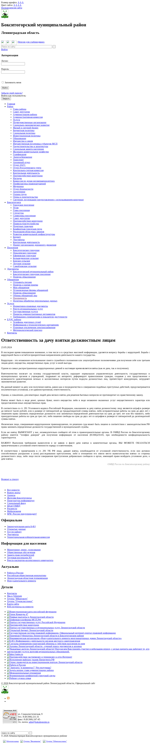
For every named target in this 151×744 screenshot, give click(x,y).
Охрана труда (20, 194)
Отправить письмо (22, 282)
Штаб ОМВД (13, 506)
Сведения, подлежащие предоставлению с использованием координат (48, 199)
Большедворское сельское (26, 258)
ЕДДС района (14, 319)
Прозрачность (20, 298)
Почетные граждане (23, 226)
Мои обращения (21, 287)
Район (10, 106)
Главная (11, 104)
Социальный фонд (16, 503)
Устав (16, 207)
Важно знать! (13, 492)
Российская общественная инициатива (26, 575)
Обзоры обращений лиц (25, 295)
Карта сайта (13, 604)
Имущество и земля (23, 141)
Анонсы (11, 495)
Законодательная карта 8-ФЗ (21, 526)
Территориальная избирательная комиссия (28, 537)
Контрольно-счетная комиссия (28, 170)
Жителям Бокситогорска (19, 498)
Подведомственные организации (29, 122)
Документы (19, 239)
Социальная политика (24, 133)
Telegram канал (12, 741)
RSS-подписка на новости (20, 606)
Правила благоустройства (26, 223)
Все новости (13, 490)
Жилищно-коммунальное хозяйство (31, 151)
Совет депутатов (21, 112)
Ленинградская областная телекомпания (27, 578)
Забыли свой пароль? (12, 93)
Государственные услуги (25, 311)
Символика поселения (24, 215)
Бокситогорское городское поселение (32, 274)
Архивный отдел (21, 162)
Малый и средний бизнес (25, 127)
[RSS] (8, 698)
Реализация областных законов (28, 231)
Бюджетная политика (23, 130)
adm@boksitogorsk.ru (39, 722)
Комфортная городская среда (27, 229)
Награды (17, 178)
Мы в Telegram (14, 596)
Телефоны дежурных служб (27, 322)
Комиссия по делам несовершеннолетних (34, 181)
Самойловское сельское (25, 266)
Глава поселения (21, 210)
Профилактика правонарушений (29, 183)
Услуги (16, 120)
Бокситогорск (14, 202)
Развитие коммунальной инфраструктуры (34, 234)
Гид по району (14, 532)
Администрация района (25, 114)
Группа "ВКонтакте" (17, 598)
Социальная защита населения (28, 149)
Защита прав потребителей (20, 555)
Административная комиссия (28, 117)
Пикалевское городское (25, 253)
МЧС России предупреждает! (22, 514)
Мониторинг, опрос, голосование (24, 549)
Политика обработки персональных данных (35, 301)
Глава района (19, 109)
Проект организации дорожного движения (34, 245)
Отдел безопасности (23, 189)
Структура (18, 213)
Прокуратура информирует (21, 500)
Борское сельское (21, 261)
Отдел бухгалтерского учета (27, 167)
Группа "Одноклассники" (20, 601)
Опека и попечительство (25, 197)
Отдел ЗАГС (19, 165)
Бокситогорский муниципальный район (33, 271)
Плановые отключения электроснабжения (34, 327)
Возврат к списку (10, 479)
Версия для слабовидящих (31, 42)
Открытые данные (16, 529)
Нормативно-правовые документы (30, 306)
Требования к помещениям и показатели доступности (40, 317)
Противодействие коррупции (28, 175)
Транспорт (18, 159)
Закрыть (6, 98)
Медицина (18, 186)
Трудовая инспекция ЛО (19, 557)
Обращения (13, 279)
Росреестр (12, 508)
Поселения (12, 247)
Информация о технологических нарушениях (36, 325)
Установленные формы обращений (30, 290)
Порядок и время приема (25, 285)
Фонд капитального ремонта (21, 580)
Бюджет (17, 237)
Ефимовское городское (24, 255)
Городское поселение (23, 205)
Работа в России (15, 572)
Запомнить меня (13, 82)
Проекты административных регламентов (34, 314)
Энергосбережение (22, 157)
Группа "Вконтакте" (32, 741)
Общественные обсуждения (21, 552)
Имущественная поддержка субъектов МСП (35, 143)
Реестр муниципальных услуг (28, 309)
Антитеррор (19, 191)
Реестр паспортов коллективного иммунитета (30, 560)
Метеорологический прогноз (27, 330)
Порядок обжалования (24, 277)
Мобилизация (14, 511)
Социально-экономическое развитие (31, 125)
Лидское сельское (22, 263)
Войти (4, 49)
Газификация (19, 154)
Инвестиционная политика (26, 135)
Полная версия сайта (11, 8)
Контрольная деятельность (26, 173)
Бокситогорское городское (26, 250)
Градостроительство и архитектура (30, 146)
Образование (19, 138)
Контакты (12, 333)
